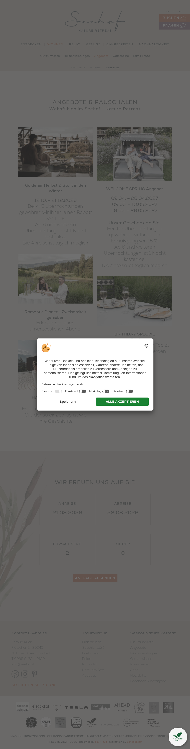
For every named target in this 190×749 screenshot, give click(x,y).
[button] (178, 736)
